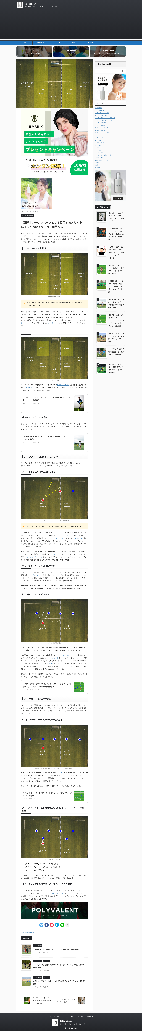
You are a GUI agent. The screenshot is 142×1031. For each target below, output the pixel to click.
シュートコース (67, 535)
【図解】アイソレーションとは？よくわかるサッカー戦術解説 (56, 949)
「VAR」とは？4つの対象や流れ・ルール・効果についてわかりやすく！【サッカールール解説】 (116, 252)
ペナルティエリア (63, 385)
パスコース (78, 538)
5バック (61, 773)
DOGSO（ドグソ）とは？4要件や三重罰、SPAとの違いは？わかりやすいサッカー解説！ (116, 286)
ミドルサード (54, 658)
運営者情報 (40, 42)
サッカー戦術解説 (28, 932)
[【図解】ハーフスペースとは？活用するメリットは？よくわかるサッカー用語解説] (57, 925)
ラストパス (39, 557)
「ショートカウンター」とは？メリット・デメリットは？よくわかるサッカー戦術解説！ (116, 234)
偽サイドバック (57, 893)
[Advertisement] (71, 24)
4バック (61, 655)
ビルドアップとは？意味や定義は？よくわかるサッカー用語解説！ (116, 351)
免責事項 (74, 42)
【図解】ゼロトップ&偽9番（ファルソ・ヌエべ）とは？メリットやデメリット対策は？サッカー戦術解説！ (116, 320)
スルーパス (30, 557)
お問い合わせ (91, 42)
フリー (50, 663)
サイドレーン (52, 323)
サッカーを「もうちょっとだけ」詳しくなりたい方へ (75, 1024)
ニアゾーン (28, 388)
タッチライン (60, 538)
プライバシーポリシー (57, 42)
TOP (24, 42)
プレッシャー (36, 575)
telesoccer (30, 4)
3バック (70, 655)
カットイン (55, 554)
